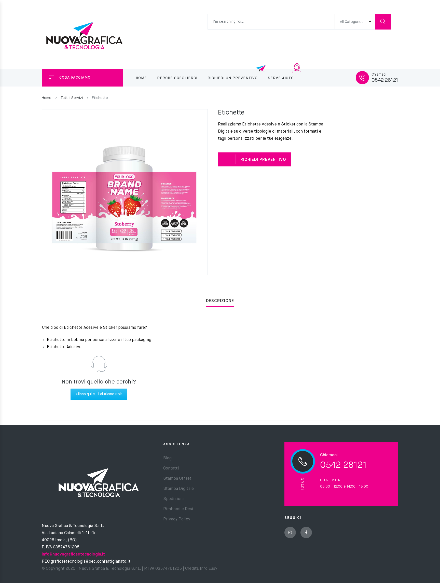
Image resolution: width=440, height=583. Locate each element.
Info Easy (208, 569)
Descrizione (220, 301)
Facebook (306, 532)
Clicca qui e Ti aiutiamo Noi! (99, 394)
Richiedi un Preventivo (233, 78)
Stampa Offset (177, 479)
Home (141, 78)
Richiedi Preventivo (263, 160)
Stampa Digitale (178, 489)
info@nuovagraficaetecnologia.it (73, 554)
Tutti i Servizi (72, 98)
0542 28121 (385, 80)
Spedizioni (173, 499)
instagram (290, 532)
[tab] (220, 301)
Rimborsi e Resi (178, 509)
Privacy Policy (176, 519)
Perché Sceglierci (177, 78)
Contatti (171, 468)
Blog (167, 458)
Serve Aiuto (281, 78)
